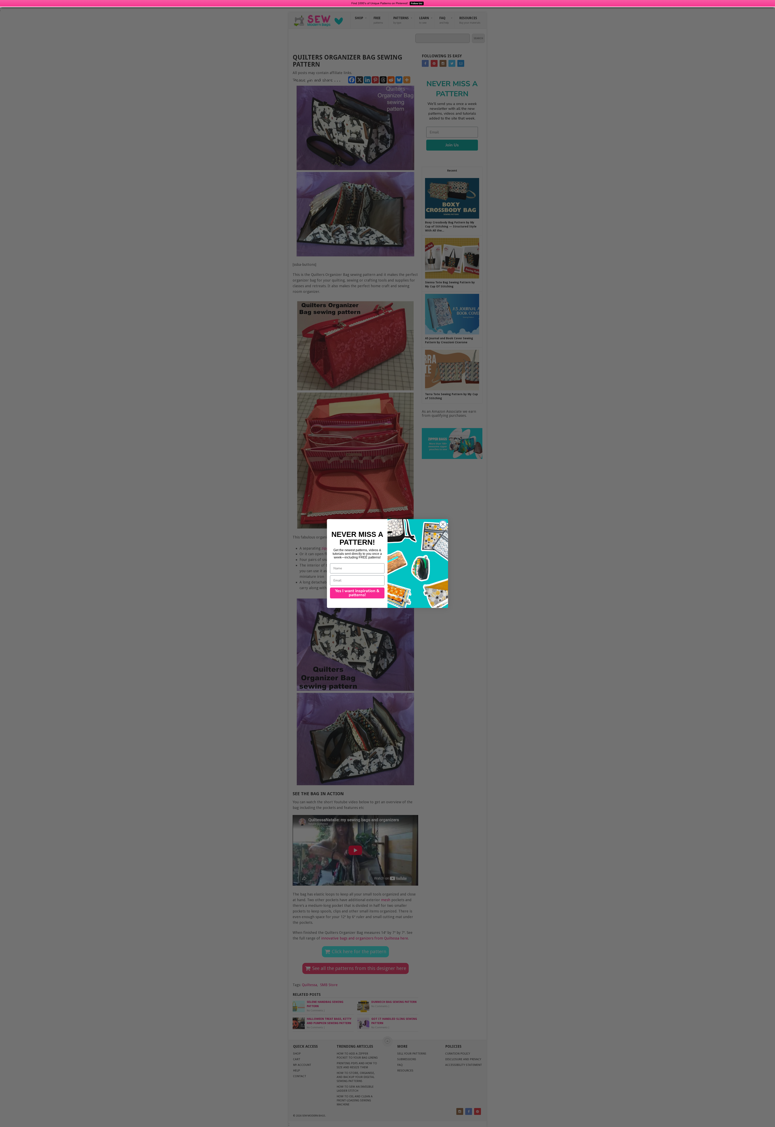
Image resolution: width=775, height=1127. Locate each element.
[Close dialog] (442, 524)
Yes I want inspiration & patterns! (357, 593)
